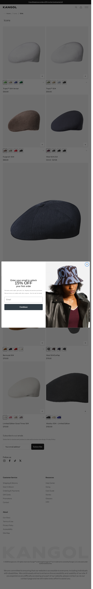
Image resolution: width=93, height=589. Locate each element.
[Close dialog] (87, 264)
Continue (23, 307)
